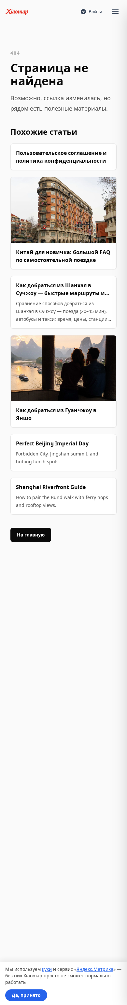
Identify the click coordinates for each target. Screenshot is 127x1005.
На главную (31, 535)
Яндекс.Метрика (95, 969)
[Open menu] (115, 11)
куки (47, 969)
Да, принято (26, 995)
